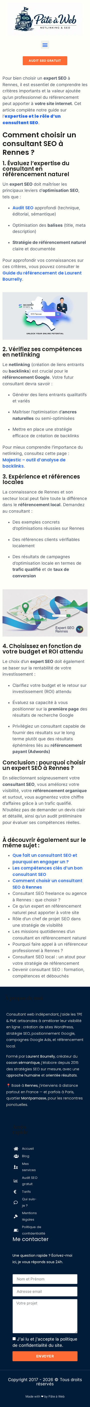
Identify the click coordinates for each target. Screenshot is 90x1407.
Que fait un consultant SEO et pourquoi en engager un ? (44, 858)
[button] (45, 45)
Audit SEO (23, 208)
